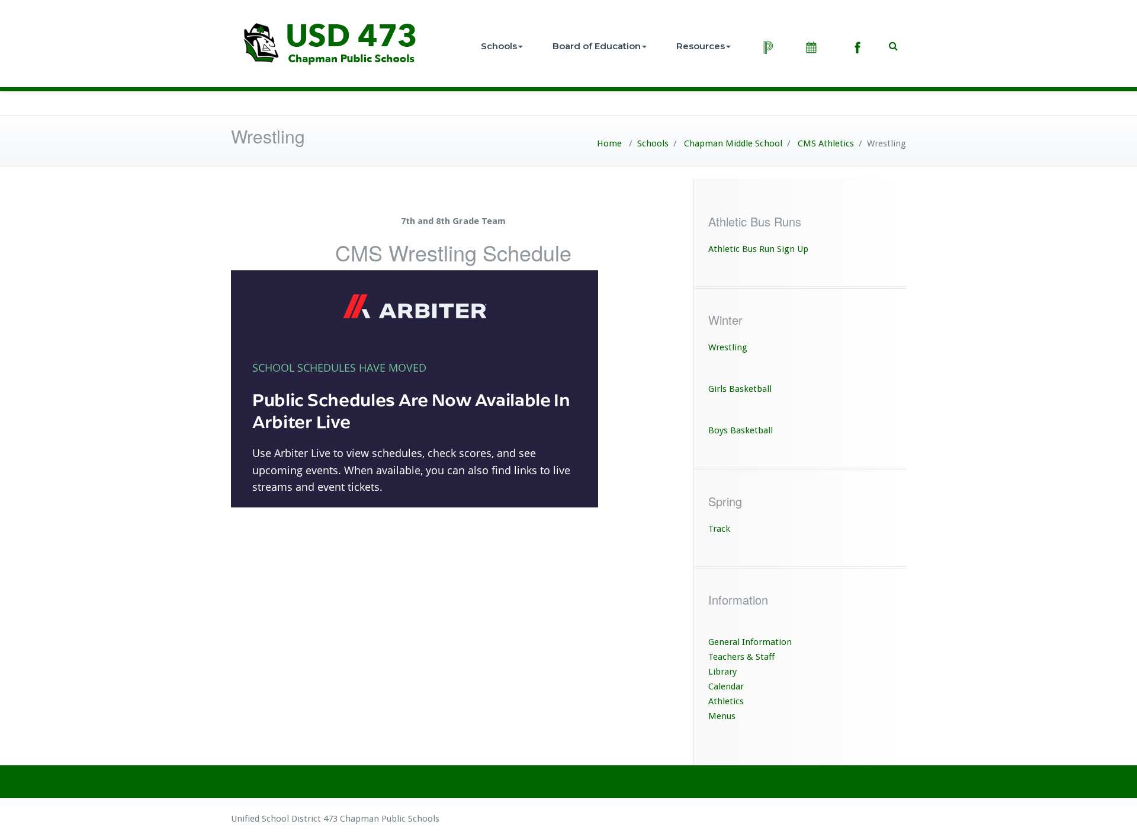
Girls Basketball (740, 389)
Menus (721, 716)
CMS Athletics (826, 143)
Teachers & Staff (741, 656)
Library (722, 671)
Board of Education (597, 46)
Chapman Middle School (733, 143)
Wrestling (727, 347)
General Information (750, 642)
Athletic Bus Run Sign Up (758, 249)
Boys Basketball (740, 430)
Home (609, 143)
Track (719, 528)
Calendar (726, 686)
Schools (499, 46)
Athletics (726, 701)
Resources (700, 46)
